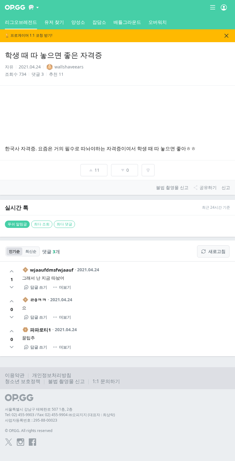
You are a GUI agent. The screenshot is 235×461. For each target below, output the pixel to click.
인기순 (14, 251)
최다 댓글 (64, 224)
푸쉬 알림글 (17, 224)
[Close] (226, 35)
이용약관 (14, 375)
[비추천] (11, 287)
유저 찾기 (54, 22)
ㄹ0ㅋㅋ (38, 300)
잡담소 (99, 22)
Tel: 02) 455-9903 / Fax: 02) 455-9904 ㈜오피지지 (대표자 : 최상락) (60, 414)
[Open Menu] (224, 7)
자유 (9, 67)
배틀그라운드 (127, 22)
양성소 (78, 22)
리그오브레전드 (21, 22)
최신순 (30, 251)
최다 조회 (42, 224)
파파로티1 (40, 330)
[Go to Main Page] (15, 7)
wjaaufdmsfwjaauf (51, 270)
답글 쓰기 (38, 287)
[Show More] (34, 7)
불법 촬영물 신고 (66, 381)
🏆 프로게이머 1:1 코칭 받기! (28, 36)
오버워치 (157, 22)
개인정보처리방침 (51, 375)
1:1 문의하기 (106, 381)
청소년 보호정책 (22, 381)
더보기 (65, 287)
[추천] (11, 271)
